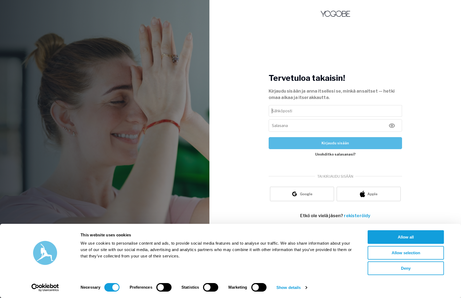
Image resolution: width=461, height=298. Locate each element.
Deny (406, 268)
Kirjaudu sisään (335, 143)
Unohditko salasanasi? (335, 154)
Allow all (406, 237)
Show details (288, 287)
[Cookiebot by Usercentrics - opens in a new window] (45, 288)
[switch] (164, 287)
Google (306, 194)
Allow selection (406, 253)
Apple (372, 194)
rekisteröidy (357, 215)
